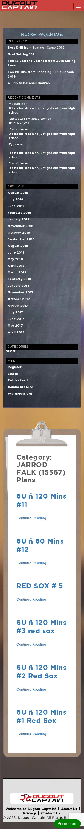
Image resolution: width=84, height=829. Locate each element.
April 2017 (16, 332)
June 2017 (16, 319)
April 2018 (16, 265)
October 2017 (19, 299)
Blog (10, 351)
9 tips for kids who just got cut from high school (42, 110)
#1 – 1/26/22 (19, 123)
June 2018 (16, 252)
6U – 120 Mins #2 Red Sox (41, 671)
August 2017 (18, 305)
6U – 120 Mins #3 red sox (41, 626)
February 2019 (19, 212)
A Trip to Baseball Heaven (29, 83)
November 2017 (20, 292)
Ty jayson (16, 144)
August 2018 (18, 245)
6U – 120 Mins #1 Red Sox (41, 715)
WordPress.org (20, 393)
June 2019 (16, 206)
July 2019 (15, 199)
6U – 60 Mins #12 (40, 544)
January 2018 (18, 285)
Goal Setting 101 (21, 54)
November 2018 (20, 226)
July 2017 (15, 312)
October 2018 (19, 232)
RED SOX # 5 (39, 585)
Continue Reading (31, 518)
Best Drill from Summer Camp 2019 (36, 47)
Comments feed (20, 387)
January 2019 (18, 219)
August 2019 (18, 192)
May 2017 (15, 325)
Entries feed (18, 380)
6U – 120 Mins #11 (41, 499)
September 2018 (21, 239)
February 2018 (19, 279)
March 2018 (17, 272)
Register (15, 367)
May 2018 (15, 259)
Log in (13, 373)
